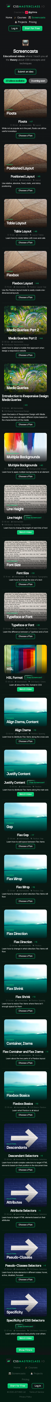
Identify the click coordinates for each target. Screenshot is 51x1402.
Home (9, 17)
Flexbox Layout (22, 283)
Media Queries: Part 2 (22, 338)
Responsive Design (21, 345)
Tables (41, 235)
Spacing (17, 525)
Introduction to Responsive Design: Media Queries (25, 398)
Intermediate (27, 125)
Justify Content (14, 783)
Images (44, 469)
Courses (21, 17)
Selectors (43, 1159)
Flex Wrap (23, 887)
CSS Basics (8, 345)
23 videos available (15, 80)
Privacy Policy (25, 1397)
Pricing (33, 22)
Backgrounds (35, 469)
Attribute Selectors (23, 1211)
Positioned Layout (23, 176)
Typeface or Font (22, 625)
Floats (22, 121)
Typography (26, 525)
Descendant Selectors (23, 1156)
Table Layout (22, 231)
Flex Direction (23, 942)
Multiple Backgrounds (22, 465)
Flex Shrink (23, 997)
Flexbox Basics (23, 1104)
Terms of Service (36, 1392)
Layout (38, 125)
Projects (22, 22)
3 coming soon (38, 80)
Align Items (23, 730)
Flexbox (33, 287)
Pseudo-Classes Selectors (23, 1266)
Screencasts (38, 17)
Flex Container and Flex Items (23, 1052)
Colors (43, 682)
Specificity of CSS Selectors (25, 1320)
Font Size (22, 573)
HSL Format (14, 678)
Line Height (14, 518)
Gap (44, 287)
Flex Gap (23, 835)
